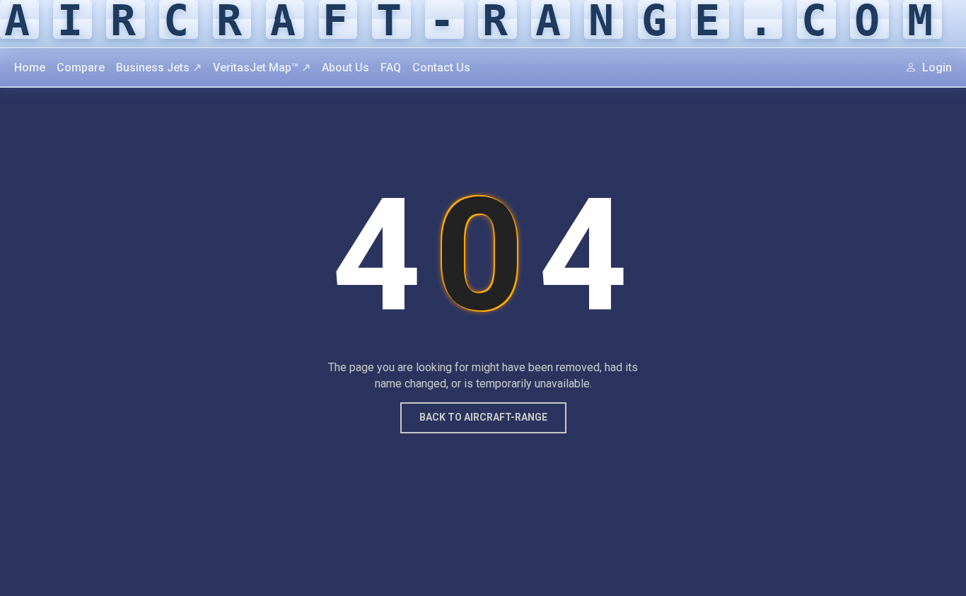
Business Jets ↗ (159, 67)
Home (29, 67)
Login (935, 67)
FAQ (390, 67)
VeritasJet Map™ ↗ (261, 67)
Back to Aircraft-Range (483, 417)
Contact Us (441, 67)
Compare (81, 67)
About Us (345, 67)
